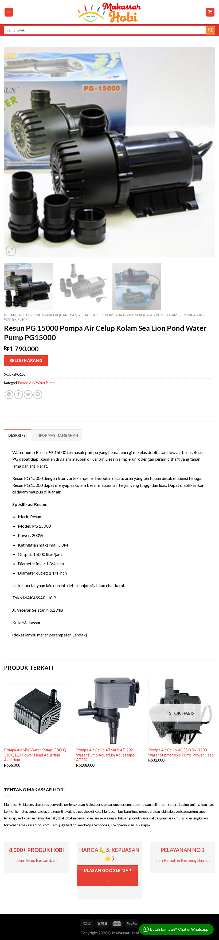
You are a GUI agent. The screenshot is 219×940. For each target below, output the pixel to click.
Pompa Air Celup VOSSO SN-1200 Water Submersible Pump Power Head (181, 752)
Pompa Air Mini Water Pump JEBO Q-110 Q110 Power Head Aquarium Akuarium (36, 755)
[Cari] (210, 30)
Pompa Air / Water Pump (36, 383)
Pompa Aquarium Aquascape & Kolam (141, 315)
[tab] (17, 435)
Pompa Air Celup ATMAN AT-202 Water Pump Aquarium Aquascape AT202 (105, 755)
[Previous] (15, 152)
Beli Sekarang (26, 360)
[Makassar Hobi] (109, 12)
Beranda (12, 315)
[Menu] (9, 12)
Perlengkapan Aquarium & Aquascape (63, 315)
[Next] (204, 152)
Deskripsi (17, 435)
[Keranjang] (210, 12)
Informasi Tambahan (57, 435)
